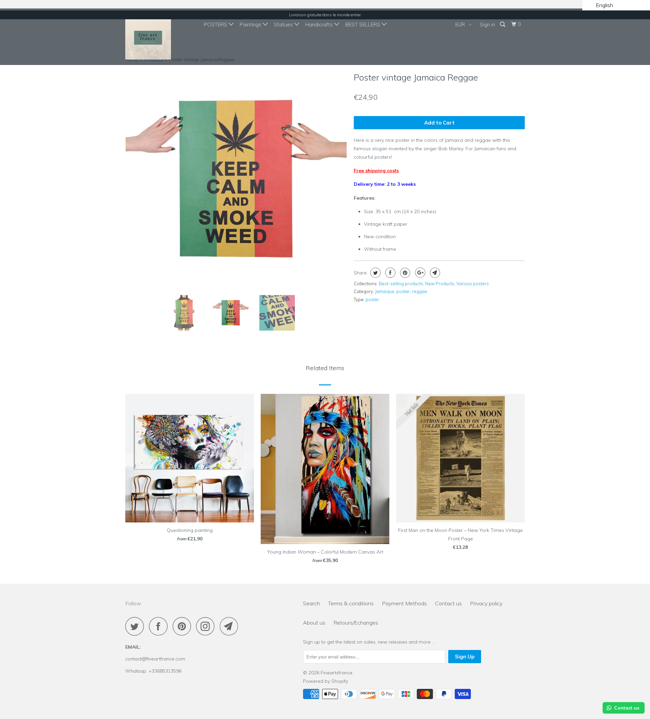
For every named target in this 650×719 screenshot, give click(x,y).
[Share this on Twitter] (375, 273)
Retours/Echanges (355, 622)
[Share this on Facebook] (389, 273)
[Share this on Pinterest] (404, 273)
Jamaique (384, 291)
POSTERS (216, 24)
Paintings (251, 24)
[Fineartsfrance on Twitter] (136, 626)
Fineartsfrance (336, 673)
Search (311, 603)
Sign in (487, 24)
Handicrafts (319, 24)
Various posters (472, 283)
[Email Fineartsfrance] (231, 626)
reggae (419, 291)
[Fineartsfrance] (160, 36)
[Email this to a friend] (434, 273)
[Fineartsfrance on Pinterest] (184, 626)
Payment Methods (404, 603)
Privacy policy (486, 603)
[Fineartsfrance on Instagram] (207, 626)
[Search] (503, 24)
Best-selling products (401, 283)
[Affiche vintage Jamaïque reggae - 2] (236, 179)
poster (403, 291)
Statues (284, 24)
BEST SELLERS (363, 24)
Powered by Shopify (325, 681)
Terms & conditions (351, 603)
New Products (439, 283)
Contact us (448, 603)
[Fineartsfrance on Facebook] (160, 626)
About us (314, 622)
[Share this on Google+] (419, 273)
